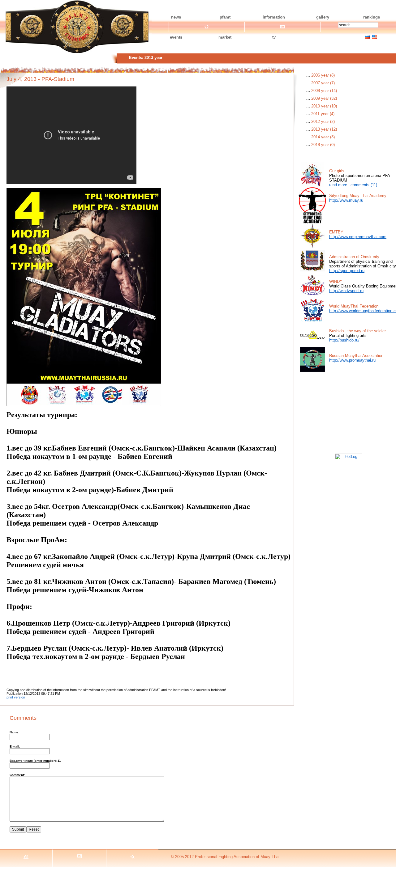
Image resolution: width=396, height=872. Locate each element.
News (176, 17)
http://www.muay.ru (346, 200)
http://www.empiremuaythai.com (357, 236)
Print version (15, 697)
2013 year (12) (324, 129)
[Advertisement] (348, 410)
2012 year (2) (323, 121)
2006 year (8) (323, 75)
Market (224, 37)
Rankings (371, 17)
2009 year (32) (324, 98)
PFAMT (225, 17)
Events (176, 37)
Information (274, 17)
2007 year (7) (323, 83)
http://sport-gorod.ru (346, 270)
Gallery (322, 17)
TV (274, 37)
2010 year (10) (324, 106)
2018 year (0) (323, 144)
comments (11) (364, 184)
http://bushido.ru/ (344, 340)
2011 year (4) (322, 113)
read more (338, 184)
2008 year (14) (324, 90)
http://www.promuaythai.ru (352, 360)
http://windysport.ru (346, 290)
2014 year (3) (323, 137)
